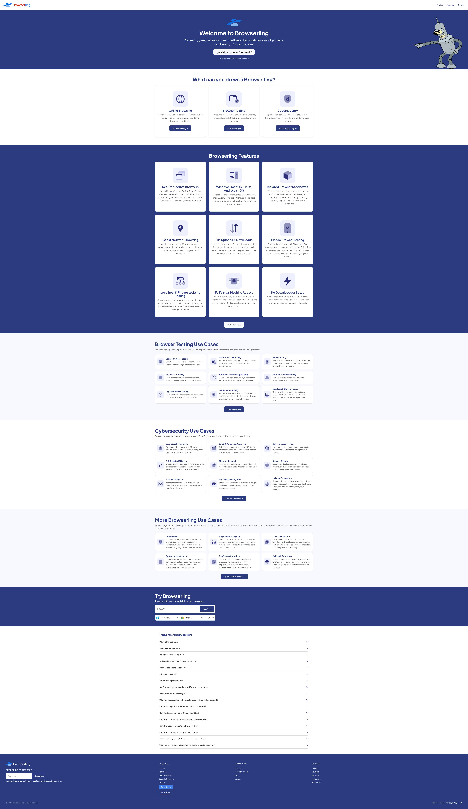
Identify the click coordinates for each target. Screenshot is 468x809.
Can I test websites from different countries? (179, 713)
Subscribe (39, 776)
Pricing (440, 5)
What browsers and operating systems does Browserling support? (188, 700)
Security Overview (166, 779)
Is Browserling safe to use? (171, 680)
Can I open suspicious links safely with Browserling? (182, 739)
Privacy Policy (451, 803)
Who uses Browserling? (169, 648)
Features (450, 5)
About (238, 779)
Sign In (461, 5)
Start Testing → (234, 128)
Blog (237, 775)
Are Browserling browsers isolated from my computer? (183, 687)
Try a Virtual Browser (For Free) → (234, 52)
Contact (238, 768)
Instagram (316, 779)
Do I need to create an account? (173, 667)
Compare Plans (165, 775)
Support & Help (241, 772)
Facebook (316, 782)
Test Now (207, 609)
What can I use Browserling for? (173, 693)
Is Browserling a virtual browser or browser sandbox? (182, 706)
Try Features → (234, 324)
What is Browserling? (168, 642)
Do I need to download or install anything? (178, 661)
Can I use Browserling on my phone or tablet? (179, 732)
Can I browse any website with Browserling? (178, 726)
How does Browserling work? (172, 655)
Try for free (165, 792)
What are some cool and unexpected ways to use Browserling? (187, 745)
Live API (162, 782)
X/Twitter (315, 775)
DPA (460, 803)
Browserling (21, 764)
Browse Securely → (288, 128)
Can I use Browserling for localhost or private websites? (183, 719)
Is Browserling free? (168, 674)
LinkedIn (315, 768)
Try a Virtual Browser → (234, 576)
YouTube (315, 772)
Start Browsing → (180, 128)
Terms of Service (438, 803)
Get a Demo (166, 787)
